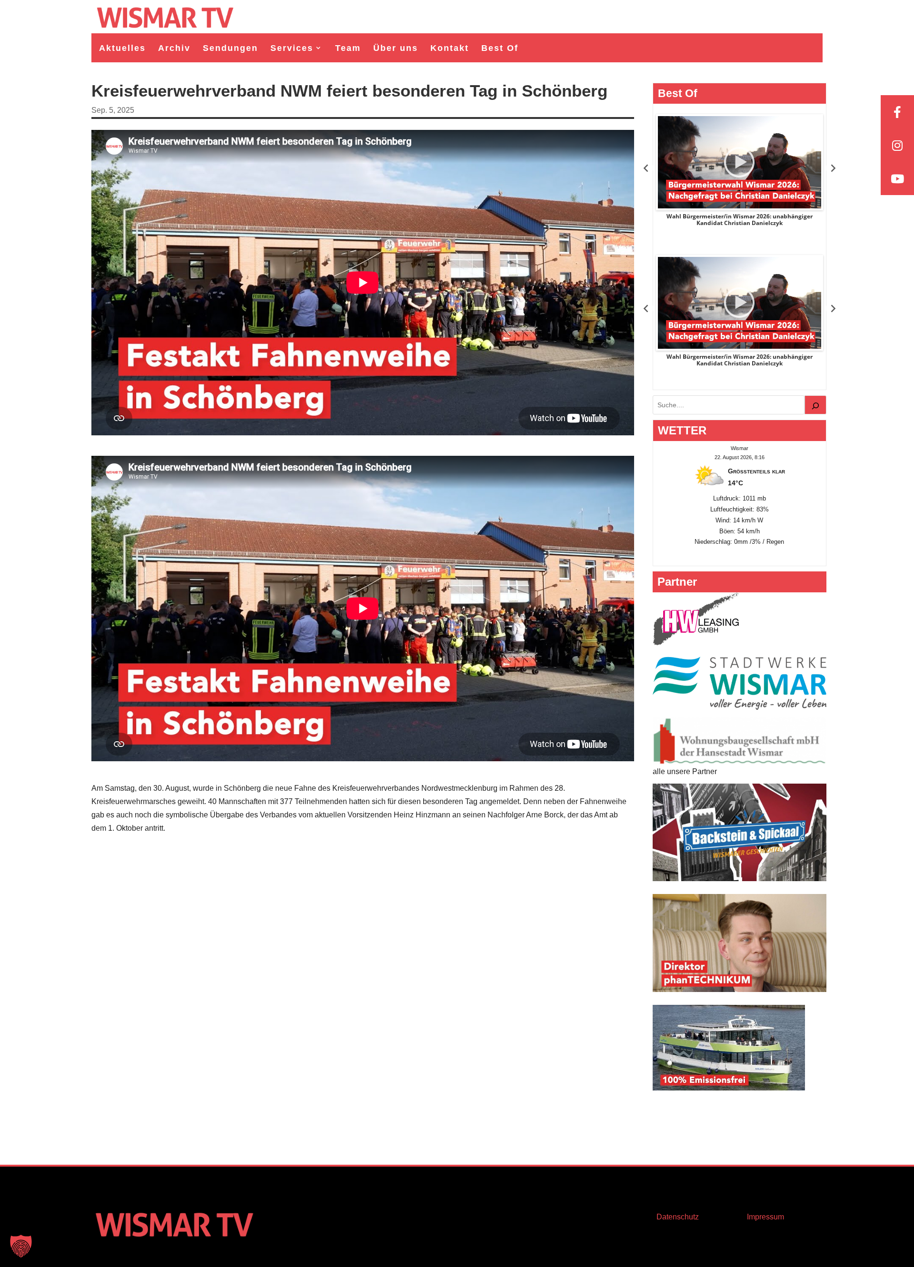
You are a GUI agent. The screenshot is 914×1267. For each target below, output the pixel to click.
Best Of (499, 48)
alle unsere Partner (685, 771)
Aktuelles (122, 48)
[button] (21, 1246)
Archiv (174, 48)
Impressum (765, 1217)
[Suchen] (815, 404)
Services (291, 48)
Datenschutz (677, 1217)
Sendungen (230, 48)
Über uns (395, 48)
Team (348, 48)
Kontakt (449, 48)
